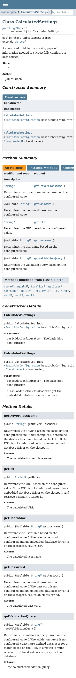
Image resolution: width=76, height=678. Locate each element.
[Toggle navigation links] (5, 4)
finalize (37, 286)
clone (8, 286)
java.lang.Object (13, 28)
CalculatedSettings (34, 12)
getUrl (38, 222)
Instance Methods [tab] (43, 167)
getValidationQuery (48, 258)
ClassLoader (12, 141)
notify (26, 290)
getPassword (42, 204)
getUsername (42, 240)
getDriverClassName (48, 186)
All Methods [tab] (14, 167)
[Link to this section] (48, 87)
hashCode (10, 290)
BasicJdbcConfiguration (22, 119)
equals (21, 286)
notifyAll (42, 290)
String (8, 186)
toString (60, 290)
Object (19, 41)
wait (7, 295)
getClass (54, 286)
